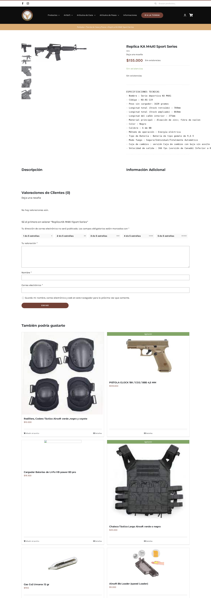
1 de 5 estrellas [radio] (31, 236)
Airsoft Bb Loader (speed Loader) (128, 583)
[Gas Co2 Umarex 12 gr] (63, 564)
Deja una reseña (134, 54)
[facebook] (23, 3)
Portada (80, 27)
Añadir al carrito (32, 433)
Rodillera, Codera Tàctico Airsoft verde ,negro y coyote (55, 418)
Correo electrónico (32, 285)
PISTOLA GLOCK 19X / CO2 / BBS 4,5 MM (132, 382)
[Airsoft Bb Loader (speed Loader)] (148, 563)
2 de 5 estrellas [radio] (65, 236)
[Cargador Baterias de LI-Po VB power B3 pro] (63, 454)
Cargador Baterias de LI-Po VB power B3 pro (50, 472)
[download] (75, 52)
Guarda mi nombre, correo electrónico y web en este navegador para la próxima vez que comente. (77, 297)
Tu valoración (30, 243)
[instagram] (28, 3)
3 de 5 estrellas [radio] (98, 236)
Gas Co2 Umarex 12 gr (36, 584)
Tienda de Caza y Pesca (96, 27)
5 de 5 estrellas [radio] (166, 236)
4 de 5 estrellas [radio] (132, 236)
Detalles (98, 433)
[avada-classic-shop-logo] (27, 10)
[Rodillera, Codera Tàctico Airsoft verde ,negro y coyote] (63, 373)
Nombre (27, 272)
